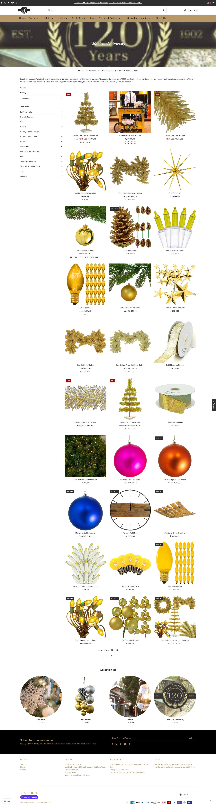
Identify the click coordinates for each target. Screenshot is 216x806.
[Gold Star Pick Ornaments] (175, 284)
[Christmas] (41, 696)
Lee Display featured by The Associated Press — (108, 3)
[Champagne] (125, 142)
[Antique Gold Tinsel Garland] (175, 112)
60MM (77, 257)
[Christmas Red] (132, 142)
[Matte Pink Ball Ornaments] (130, 456)
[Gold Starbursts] (175, 170)
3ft (87, 142)
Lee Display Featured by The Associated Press (127, 772)
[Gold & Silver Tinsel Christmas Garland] (130, 342)
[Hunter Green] (128, 142)
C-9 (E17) (85, 200)
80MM (87, 257)
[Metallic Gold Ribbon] (175, 399)
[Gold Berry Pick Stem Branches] (85, 456)
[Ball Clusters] (86, 696)
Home (80, 71)
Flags (22, 122)
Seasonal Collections (28, 161)
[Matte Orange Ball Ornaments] (175, 456)
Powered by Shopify (44, 803)
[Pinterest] (8, 3)
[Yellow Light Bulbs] (85, 284)
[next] (111, 656)
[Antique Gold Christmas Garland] (130, 170)
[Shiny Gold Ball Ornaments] (85, 227)
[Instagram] (16, 3)
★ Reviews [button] (214, 405)
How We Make (70, 772)
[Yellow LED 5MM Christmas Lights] (85, 563)
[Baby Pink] (135, 142)
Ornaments (24, 147)
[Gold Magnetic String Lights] (85, 617)
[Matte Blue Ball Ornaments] (85, 509)
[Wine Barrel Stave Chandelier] (175, 509)
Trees (22, 171)
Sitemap (23, 767)
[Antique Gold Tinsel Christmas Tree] (85, 112)
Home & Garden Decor (28, 137)
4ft (90, 142)
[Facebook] (1, 3)
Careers (23, 770)
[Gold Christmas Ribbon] (175, 342)
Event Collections (27, 117)
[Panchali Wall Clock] (130, 509)
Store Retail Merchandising (30, 166)
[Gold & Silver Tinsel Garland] (85, 399)
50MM (72, 257)
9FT (129, 200)
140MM (92, 257)
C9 (85, 314)
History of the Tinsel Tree (119, 770)
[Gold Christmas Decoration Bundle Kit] (175, 617)
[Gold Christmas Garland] (85, 342)
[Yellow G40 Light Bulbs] (130, 563)
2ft (84, 142)
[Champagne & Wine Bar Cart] (130, 112)
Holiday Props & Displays (29, 132)
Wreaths (23, 176)
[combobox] (104, 10)
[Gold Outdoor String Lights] (85, 170)
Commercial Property (73, 764)
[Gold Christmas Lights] (175, 227)
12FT (133, 200)
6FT (126, 200)
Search (22, 764)
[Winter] (130, 696)
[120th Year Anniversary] (175, 696)
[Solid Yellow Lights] (175, 563)
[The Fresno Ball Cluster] (130, 617)
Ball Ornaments (26, 112)
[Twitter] (4, 3)
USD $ (212, 3)
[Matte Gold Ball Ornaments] (130, 284)
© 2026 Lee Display (27, 803)
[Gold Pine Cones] (130, 227)
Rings (22, 156)
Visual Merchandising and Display (77, 775)
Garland (23, 127)
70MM (82, 257)
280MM (97, 257)
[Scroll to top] (211, 800)
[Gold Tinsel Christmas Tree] (130, 399)
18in (81, 142)
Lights (22, 142)
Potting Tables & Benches (29, 152)
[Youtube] (12, 3)
